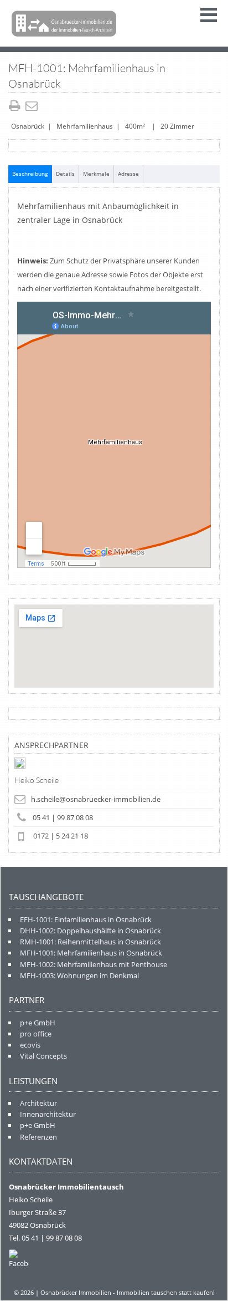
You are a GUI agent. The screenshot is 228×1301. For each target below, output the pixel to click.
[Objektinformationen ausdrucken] (15, 106)
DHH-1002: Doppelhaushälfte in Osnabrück (90, 931)
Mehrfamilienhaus (84, 126)
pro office (35, 1034)
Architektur (38, 1103)
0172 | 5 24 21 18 (60, 836)
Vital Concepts (43, 1056)
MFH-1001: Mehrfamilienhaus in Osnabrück (91, 953)
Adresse (128, 173)
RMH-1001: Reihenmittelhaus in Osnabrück (90, 942)
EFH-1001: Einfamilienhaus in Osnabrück (86, 919)
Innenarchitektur (48, 1114)
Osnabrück (27, 126)
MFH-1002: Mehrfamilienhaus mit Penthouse (93, 964)
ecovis (30, 1045)
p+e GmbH (37, 1023)
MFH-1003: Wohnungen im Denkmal (79, 975)
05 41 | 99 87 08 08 (63, 817)
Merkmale (96, 173)
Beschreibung (30, 173)
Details (65, 173)
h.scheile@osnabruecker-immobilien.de (95, 799)
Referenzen (38, 1137)
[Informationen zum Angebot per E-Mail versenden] (32, 106)
